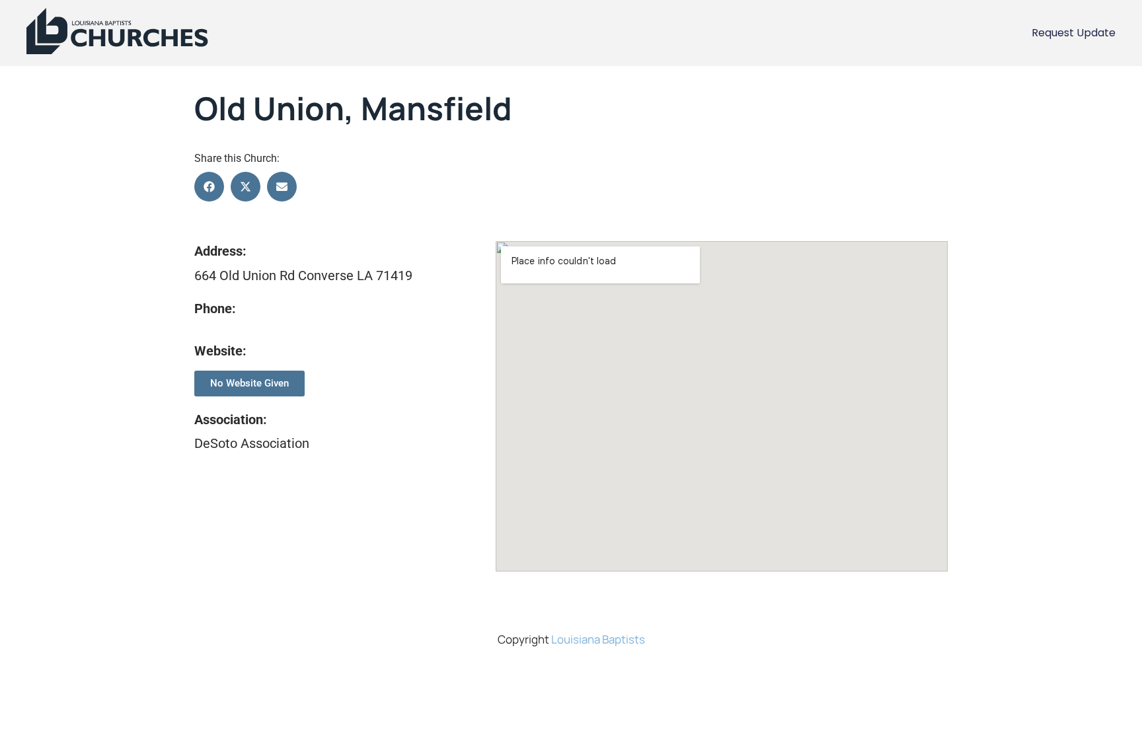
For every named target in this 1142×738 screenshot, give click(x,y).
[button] (209, 187)
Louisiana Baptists (598, 639)
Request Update (1074, 32)
